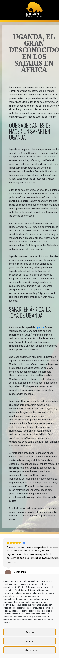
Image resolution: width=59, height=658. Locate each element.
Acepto (29, 632)
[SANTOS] (34, 8)
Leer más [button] (13, 562)
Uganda (40, 327)
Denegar (30, 641)
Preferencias (29, 650)
